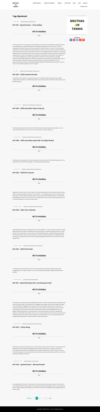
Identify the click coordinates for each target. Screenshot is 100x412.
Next (50, 398)
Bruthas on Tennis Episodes (26, 71)
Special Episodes (24, 21)
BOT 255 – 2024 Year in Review (24, 210)
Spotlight (68, 3)
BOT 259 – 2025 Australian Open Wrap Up (28, 108)
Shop (74, 3)
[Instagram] (74, 40)
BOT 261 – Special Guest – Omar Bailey (27, 25)
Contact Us (83, 6)
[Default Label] (71, 40)
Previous (29, 398)
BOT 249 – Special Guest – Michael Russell (29, 365)
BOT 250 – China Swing (21, 327)
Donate (85, 3)
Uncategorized (32, 21)
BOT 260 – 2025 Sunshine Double (25, 75)
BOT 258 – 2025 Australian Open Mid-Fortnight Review (33, 140)
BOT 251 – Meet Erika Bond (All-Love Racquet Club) (32, 283)
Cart (79, 3)
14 (46, 398)
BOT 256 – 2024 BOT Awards (23, 173)
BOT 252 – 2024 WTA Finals (23, 249)
